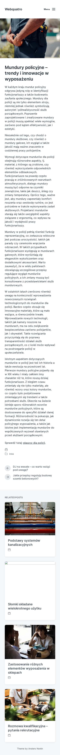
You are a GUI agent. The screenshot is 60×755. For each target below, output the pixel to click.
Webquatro (13, 9)
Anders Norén (35, 748)
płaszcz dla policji (34, 442)
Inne (11, 453)
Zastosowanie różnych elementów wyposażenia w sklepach (29, 668)
